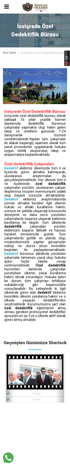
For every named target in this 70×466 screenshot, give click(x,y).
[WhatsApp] (8, 457)
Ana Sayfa (9, 52)
